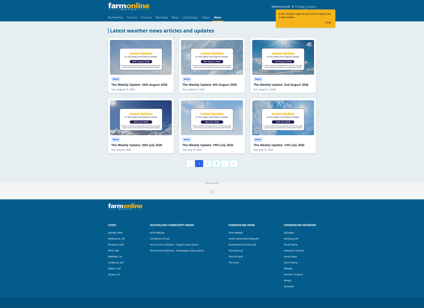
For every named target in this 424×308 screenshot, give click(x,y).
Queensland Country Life (242, 244)
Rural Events (291, 244)
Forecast (146, 17)
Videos (206, 17)
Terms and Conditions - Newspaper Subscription (177, 250)
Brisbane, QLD (116, 244)
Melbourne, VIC (116, 238)
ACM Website (157, 232)
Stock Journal (236, 250)
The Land (234, 262)
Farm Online (291, 262)
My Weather (115, 17)
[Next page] (234, 163)
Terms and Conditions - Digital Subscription (174, 244)
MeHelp (288, 268)
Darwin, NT (114, 274)
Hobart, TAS (114, 268)
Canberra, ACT (116, 262)
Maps (175, 17)
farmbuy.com (291, 238)
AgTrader (289, 232)
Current (132, 17)
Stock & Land (236, 256)
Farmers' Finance (293, 274)
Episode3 (289, 286)
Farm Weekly (236, 232)
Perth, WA (113, 250)
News (217, 17)
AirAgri (288, 280)
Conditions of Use (159, 238)
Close (328, 22)
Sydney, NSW (115, 232)
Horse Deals (290, 256)
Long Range (190, 17)
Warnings (162, 17)
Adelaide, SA (115, 256)
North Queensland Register (244, 238)
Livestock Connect (294, 250)
